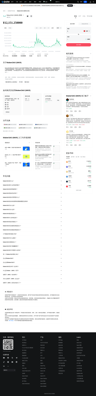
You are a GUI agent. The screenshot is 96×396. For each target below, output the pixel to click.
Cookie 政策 (25, 358)
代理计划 (60, 368)
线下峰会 (24, 381)
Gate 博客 (79, 345)
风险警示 (24, 353)
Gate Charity (43, 378)
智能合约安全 (61, 358)
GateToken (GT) (26, 371)
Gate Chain (25, 376)
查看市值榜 (78, 190)
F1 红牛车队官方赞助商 (27, 347)
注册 (85, 1)
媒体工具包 (24, 360)
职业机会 (24, 342)
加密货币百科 (80, 347)
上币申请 (60, 355)
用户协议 (24, 350)
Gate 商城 (42, 381)
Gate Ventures (26, 383)
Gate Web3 (43, 383)
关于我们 (24, 340)
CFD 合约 (42, 358)
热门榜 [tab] (77, 156)
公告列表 (60, 347)
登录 (81, 1)
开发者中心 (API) (62, 360)
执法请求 (24, 378)
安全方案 (24, 368)
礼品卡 (42, 373)
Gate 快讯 (79, 342)
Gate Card (43, 368)
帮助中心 (60, 353)
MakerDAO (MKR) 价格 (23, 11)
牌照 (23, 365)
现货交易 (42, 345)
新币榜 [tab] (72, 156)
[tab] (76, 16)
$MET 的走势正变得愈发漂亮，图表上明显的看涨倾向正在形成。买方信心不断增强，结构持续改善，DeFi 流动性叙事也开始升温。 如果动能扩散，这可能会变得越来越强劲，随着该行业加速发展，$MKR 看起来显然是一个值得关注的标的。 (78, 104)
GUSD (23, 373)
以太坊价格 (79, 368)
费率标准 (60, 350)
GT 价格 (78, 363)
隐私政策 (24, 355)
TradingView (61, 371)
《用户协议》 (11, 320)
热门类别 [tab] (82, 156)
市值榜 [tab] (68, 156)
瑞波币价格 (79, 371)
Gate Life (42, 371)
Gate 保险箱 (43, 386)
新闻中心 (24, 345)
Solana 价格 (79, 373)
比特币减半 (79, 353)
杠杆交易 (42, 347)
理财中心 (42, 350)
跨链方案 (60, 373)
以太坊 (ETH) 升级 (81, 355)
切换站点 (70, 5)
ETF (41, 353)
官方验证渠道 (61, 363)
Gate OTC (42, 376)
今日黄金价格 (80, 376)
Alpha (41, 363)
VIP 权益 (60, 340)
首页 (4, 11)
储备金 (23, 363)
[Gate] (6, 2)
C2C (41, 340)
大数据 (78, 358)
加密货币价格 (11, 11)
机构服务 (60, 342)
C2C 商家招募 (61, 365)
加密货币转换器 (80, 381)
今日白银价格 (80, 378)
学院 (78, 340)
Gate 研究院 (80, 350)
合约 (41, 355)
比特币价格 (79, 365)
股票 (41, 360)
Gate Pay (42, 365)
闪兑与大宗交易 (44, 342)
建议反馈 (60, 345)
